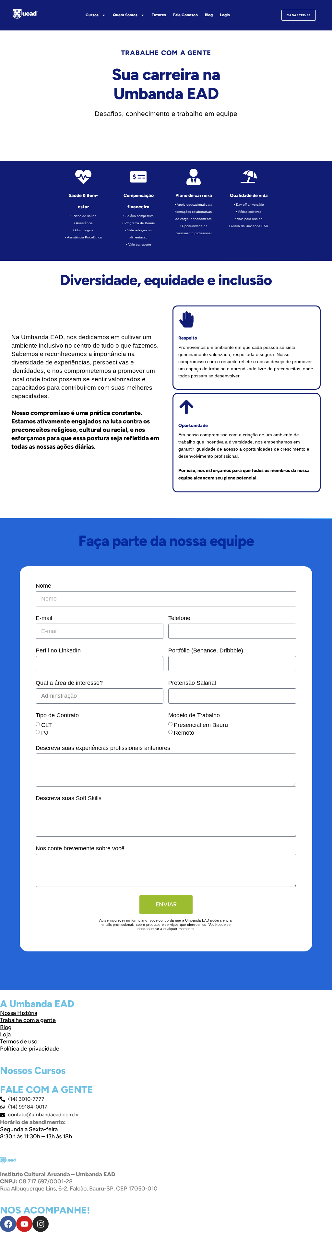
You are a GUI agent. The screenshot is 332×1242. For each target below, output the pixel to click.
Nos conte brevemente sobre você (80, 848)
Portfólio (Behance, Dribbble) (205, 650)
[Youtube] (24, 1224)
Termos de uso (18, 1041)
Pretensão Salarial (192, 683)
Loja (5, 1034)
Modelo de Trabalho (194, 715)
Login (225, 15)
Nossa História (18, 1013)
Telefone (179, 618)
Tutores (159, 15)
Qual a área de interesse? (69, 683)
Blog (209, 15)
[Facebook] (8, 1224)
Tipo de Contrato (57, 715)
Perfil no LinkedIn (58, 650)
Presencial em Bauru (201, 725)
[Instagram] (40, 1224)
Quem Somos (125, 15)
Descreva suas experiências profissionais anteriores (103, 748)
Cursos (92, 15)
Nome (43, 585)
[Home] (25, 14)
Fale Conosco (185, 15)
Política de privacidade (29, 1048)
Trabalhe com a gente (28, 1020)
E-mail (44, 618)
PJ (44, 733)
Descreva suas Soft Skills (68, 798)
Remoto (184, 733)
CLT (46, 725)
